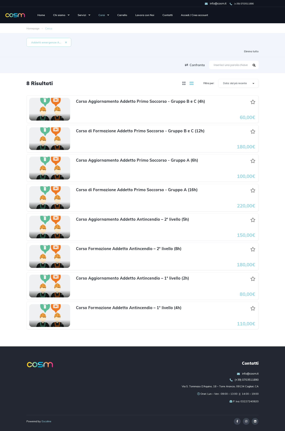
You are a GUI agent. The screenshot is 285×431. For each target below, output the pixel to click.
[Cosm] (15, 15)
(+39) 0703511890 (244, 3)
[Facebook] (237, 421)
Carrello (122, 15)
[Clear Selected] (66, 42)
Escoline (46, 421)
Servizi (82, 15)
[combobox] (48, 42)
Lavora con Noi (144, 15)
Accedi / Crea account (194, 15)
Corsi (101, 15)
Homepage (32, 28)
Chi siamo (59, 15)
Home (41, 15)
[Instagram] (246, 421)
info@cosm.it (217, 3)
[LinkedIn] (255, 421)
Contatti (167, 15)
